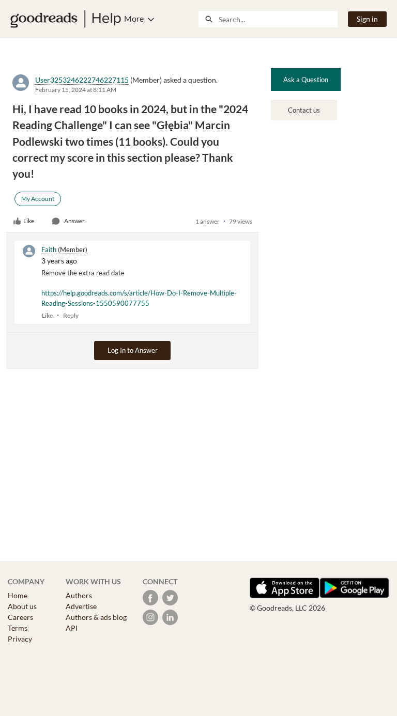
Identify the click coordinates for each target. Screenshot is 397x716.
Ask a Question (305, 79)
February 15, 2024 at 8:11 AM (75, 90)
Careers (20, 617)
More (134, 18)
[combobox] (278, 19)
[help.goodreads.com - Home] (65, 19)
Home (17, 595)
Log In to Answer (133, 350)
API (72, 628)
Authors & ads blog (96, 617)
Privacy (20, 638)
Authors (79, 595)
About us (22, 606)
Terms (17, 628)
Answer (74, 221)
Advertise (81, 606)
